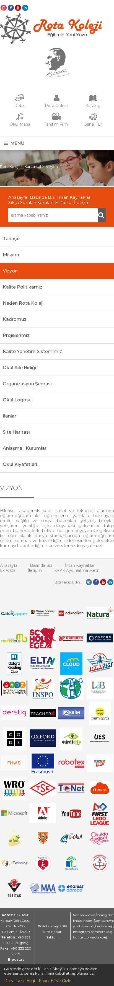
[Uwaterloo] (43, 843)
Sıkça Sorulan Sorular (30, 202)
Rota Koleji (9, 166)
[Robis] (19, 100)
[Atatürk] (57, 75)
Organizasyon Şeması (27, 383)
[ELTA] (43, 668)
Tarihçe (11, 238)
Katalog (93, 105)
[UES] (100, 744)
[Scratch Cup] (100, 770)
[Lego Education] (71, 615)
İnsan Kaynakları (74, 197)
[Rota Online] (56, 100)
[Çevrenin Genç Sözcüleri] (71, 698)
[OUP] (100, 641)
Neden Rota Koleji (23, 303)
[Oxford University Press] (43, 745)
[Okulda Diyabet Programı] (99, 843)
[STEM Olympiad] (14, 694)
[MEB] (100, 870)
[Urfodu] (14, 848)
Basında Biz (42, 197)
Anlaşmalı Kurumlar (24, 448)
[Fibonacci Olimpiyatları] (71, 639)
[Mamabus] (14, 641)
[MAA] (43, 892)
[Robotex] (71, 767)
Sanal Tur (93, 124)
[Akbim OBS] (71, 718)
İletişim (82, 202)
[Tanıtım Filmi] (56, 119)
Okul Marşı (20, 124)
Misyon (11, 254)
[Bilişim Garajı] (100, 723)
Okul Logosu (17, 400)
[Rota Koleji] (51, 42)
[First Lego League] (99, 823)
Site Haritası (16, 432)
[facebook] (10, 7)
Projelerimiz (16, 335)
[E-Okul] (71, 842)
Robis (19, 105)
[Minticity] (71, 748)
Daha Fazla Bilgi (19, 980)
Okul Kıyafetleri (20, 464)
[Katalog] (93, 100)
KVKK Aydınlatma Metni (77, 570)
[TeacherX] (43, 715)
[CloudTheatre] (71, 673)
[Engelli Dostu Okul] (43, 870)
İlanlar (9, 416)
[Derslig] (14, 718)
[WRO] (14, 798)
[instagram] (3, 7)
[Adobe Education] (43, 821)
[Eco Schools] (71, 868)
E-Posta (63, 202)
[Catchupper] (14, 614)
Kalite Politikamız (22, 287)
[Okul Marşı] (20, 119)
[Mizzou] (43, 616)
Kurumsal (32, 166)
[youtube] (18, 7)
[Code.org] (14, 748)
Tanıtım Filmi (56, 124)
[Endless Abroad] (71, 890)
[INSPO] (43, 698)
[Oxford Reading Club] (14, 673)
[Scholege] (43, 647)
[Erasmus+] (42, 773)
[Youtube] (71, 823)
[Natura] (100, 617)
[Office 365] (100, 796)
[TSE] (43, 794)
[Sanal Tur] (93, 119)
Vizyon (52, 166)
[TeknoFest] (100, 671)
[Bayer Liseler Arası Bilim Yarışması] (100, 697)
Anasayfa (17, 197)
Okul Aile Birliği (19, 367)
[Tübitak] (14, 895)
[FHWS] (14, 768)
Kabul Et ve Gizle (55, 980)
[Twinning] (14, 865)
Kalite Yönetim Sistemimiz (32, 351)
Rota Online (56, 105)
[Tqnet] (71, 791)
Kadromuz (15, 319)
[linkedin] (25, 7)
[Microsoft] (14, 819)
